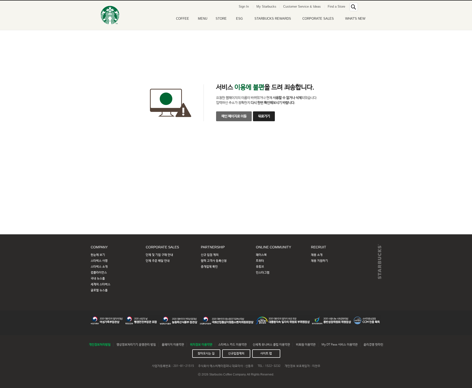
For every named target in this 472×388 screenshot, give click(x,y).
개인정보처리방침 (100, 344)
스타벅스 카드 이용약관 (232, 344)
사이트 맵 (266, 353)
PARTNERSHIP (213, 247)
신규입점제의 (236, 353)
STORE (221, 18)
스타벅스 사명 (99, 261)
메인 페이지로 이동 (234, 116)
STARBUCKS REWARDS (272, 18)
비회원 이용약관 (306, 344)
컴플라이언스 (99, 272)
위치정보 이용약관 (201, 344)
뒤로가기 (264, 116)
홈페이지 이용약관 (173, 344)
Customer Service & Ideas (302, 6)
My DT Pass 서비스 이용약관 (340, 344)
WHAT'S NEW (355, 18)
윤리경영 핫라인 (373, 344)
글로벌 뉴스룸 (99, 290)
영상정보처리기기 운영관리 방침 (136, 344)
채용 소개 (317, 255)
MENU (202, 18)
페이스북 (261, 255)
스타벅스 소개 (99, 267)
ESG (239, 18)
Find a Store (336, 6)
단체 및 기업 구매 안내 (159, 255)
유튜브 (260, 267)
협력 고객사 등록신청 (214, 261)
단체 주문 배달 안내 (158, 261)
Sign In (244, 6)
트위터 (260, 261)
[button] (364, 6)
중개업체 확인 (209, 267)
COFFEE (182, 18)
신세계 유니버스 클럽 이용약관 (271, 344)
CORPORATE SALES (318, 18)
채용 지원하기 (319, 261)
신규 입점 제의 (210, 255)
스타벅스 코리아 (110, 15)
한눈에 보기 (98, 255)
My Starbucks (266, 6)
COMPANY (99, 247)
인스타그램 (262, 272)
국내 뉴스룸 (98, 278)
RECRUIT (318, 247)
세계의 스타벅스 (100, 284)
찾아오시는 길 (206, 353)
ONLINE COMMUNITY (273, 247)
